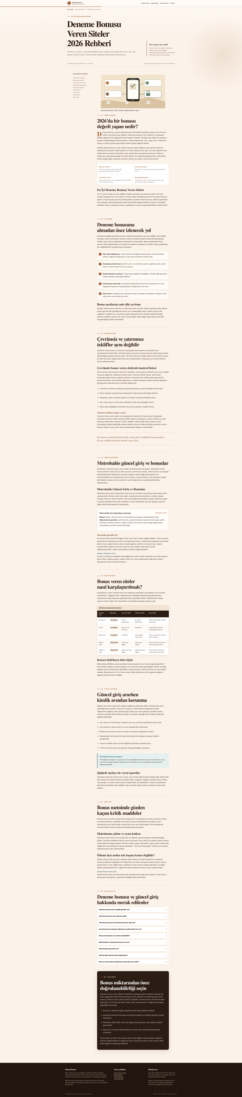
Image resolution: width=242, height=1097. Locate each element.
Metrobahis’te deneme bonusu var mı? (114, 942)
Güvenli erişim (77, 90)
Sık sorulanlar (76, 94)
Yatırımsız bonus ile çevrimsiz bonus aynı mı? (117, 923)
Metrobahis (154, 3)
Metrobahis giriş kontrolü (80, 85)
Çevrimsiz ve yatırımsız (79, 82)
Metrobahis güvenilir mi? (109, 949)
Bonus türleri (146, 3)
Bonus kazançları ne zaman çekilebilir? (114, 936)
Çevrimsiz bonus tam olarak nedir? (113, 916)
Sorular (172, 3)
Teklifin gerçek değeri (79, 78)
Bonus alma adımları (78, 80)
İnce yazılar (76, 92)
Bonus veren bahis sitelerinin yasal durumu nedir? (119, 962)
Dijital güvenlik (118, 1075)
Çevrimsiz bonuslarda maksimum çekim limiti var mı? (120, 929)
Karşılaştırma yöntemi (120, 1073)
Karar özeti (76, 97)
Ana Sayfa (70, 9)
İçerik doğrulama (118, 1077)
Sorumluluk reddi (118, 1078)
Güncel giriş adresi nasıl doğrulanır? (113, 955)
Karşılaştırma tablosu (78, 87)
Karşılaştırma (164, 3)
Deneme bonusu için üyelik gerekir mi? (114, 910)
